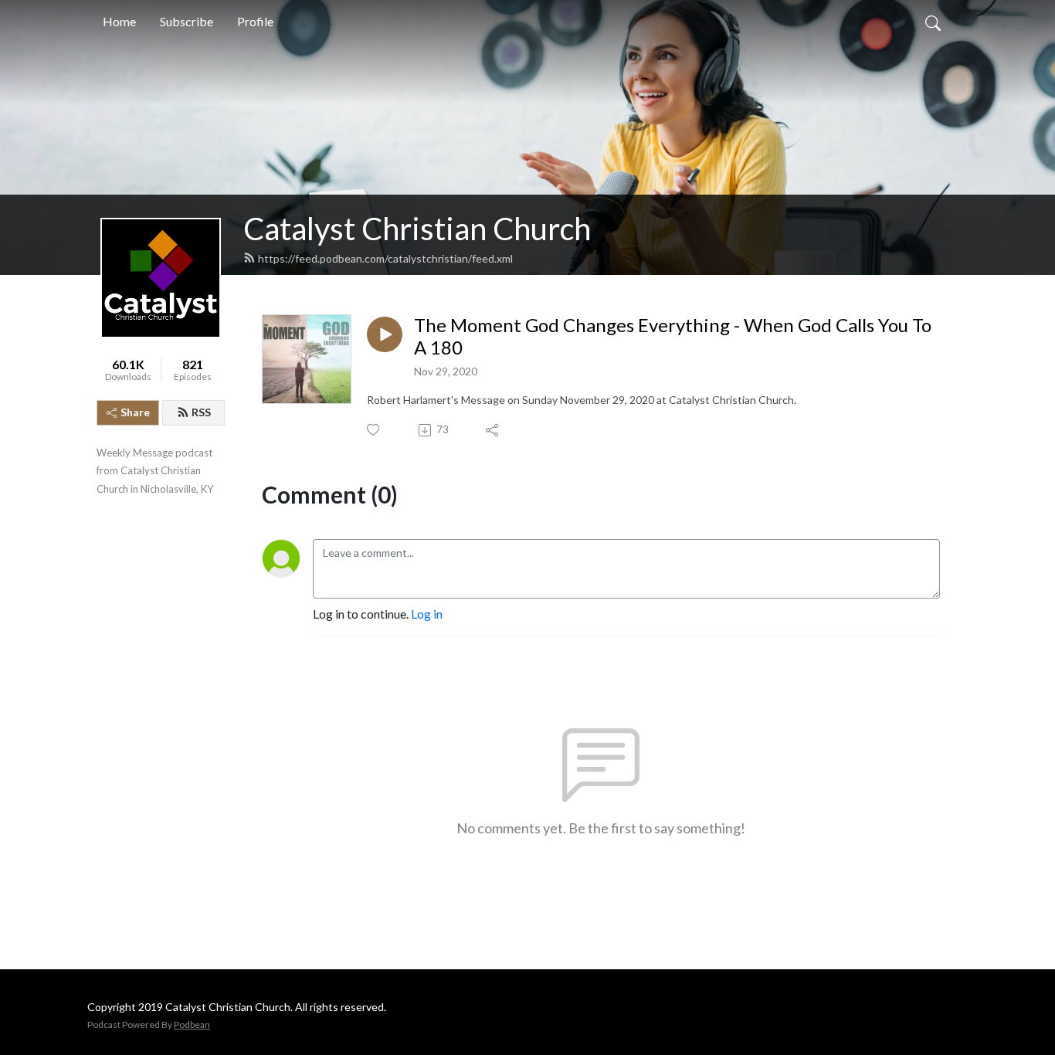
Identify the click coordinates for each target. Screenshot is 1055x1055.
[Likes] (374, 430)
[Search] (933, 21)
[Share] (493, 430)
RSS (201, 412)
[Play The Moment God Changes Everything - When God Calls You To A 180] (384, 334)
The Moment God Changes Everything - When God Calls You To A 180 (672, 336)
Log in (427, 613)
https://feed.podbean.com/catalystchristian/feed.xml (385, 258)
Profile (255, 21)
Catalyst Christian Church (417, 228)
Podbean (192, 1024)
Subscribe (186, 21)
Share (135, 412)
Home (119, 21)
